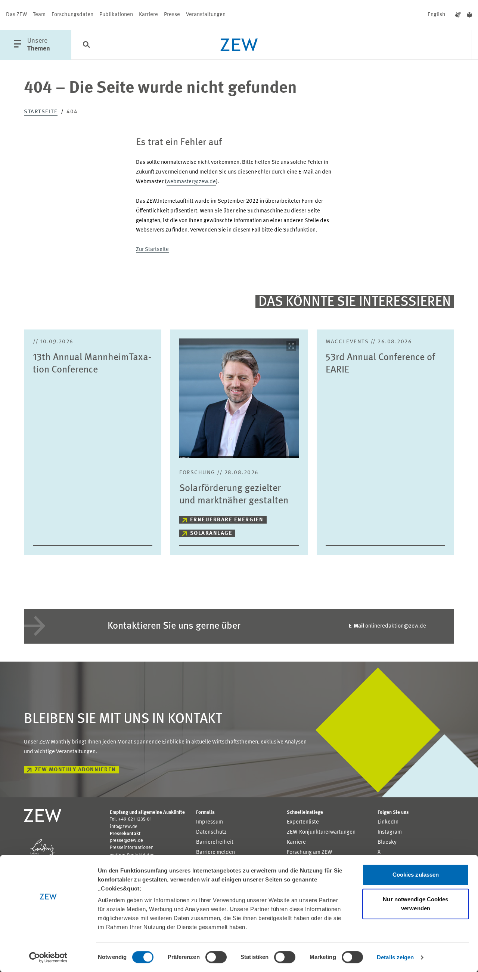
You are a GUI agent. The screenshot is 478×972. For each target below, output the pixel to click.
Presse (172, 15)
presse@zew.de (126, 840)
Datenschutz (211, 832)
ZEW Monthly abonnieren (75, 770)
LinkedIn (388, 822)
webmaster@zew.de (191, 182)
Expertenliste (303, 822)
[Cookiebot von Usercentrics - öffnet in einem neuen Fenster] (48, 957)
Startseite (41, 112)
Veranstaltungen (206, 15)
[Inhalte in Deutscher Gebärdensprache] (458, 15)
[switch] (216, 957)
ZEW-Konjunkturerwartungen (321, 832)
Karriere (148, 15)
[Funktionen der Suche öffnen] (86, 45)
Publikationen (116, 15)
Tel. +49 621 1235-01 (131, 819)
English (437, 15)
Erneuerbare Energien (227, 520)
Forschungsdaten (72, 15)
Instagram (390, 832)
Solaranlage (211, 533)
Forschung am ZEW (309, 852)
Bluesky (387, 842)
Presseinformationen (131, 847)
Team (39, 15)
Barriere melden (215, 852)
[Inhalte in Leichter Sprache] (469, 15)
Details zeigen (395, 957)
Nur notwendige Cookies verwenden (415, 903)
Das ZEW (16, 15)
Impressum (209, 822)
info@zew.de (123, 826)
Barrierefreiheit (214, 842)
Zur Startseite (152, 249)
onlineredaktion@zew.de (387, 626)
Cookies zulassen (415, 874)
